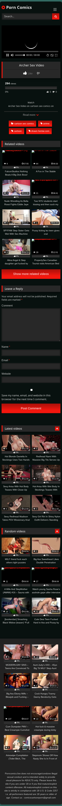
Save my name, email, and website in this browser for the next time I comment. (26, 397)
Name (6, 346)
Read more (29, 115)
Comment (7, 305)
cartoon (18, 131)
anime (46, 123)
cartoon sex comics (24, 123)
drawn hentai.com (40, 131)
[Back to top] (52, 796)
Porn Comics (18, 7)
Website (6, 373)
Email (6, 360)
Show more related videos (31, 274)
